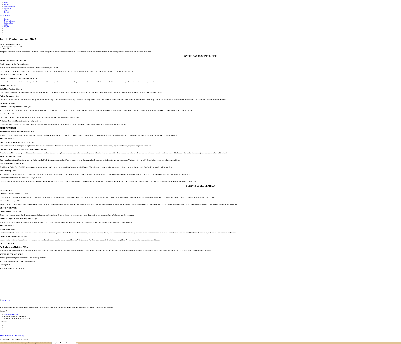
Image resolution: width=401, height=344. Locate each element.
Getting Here (8, 8)
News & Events (9, 6)
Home (6, 2)
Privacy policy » (70, 343)
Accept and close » (58, 343)
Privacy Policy (19, 335)
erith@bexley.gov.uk (11, 314)
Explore (6, 4)
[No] (77, 343)
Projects (6, 12)
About (6, 10)
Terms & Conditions (6, 335)
